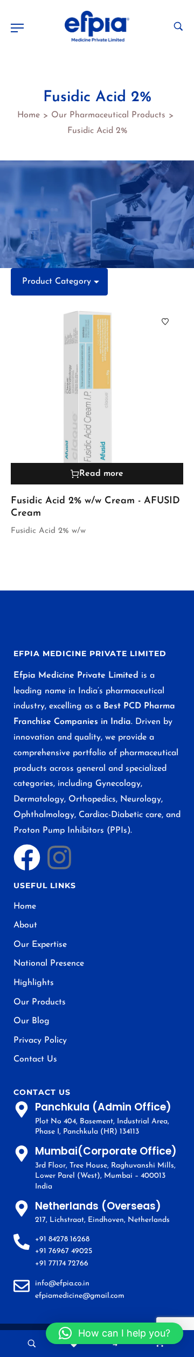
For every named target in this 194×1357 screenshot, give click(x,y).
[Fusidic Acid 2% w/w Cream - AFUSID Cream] (97, 394)
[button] (114, 1333)
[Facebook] (26, 857)
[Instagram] (59, 857)
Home (28, 115)
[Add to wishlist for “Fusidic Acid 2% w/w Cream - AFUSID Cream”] (165, 322)
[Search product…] (178, 26)
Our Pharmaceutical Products (108, 115)
